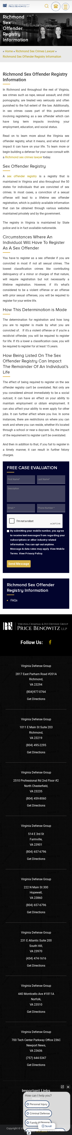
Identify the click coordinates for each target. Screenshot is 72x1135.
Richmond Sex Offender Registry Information (32, 56)
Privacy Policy (33, 553)
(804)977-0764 (36, 692)
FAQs (14, 600)
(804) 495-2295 (36, 745)
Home (9, 51)
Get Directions (36, 699)
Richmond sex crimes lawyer (23, 157)
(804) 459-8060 (36, 798)
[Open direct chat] (62, 1086)
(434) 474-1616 (36, 958)
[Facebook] (50, 642)
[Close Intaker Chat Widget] (68, 1086)
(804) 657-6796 (36, 851)
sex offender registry (22, 176)
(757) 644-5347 (36, 1058)
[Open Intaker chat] (29, 1133)
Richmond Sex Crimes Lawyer (35, 51)
